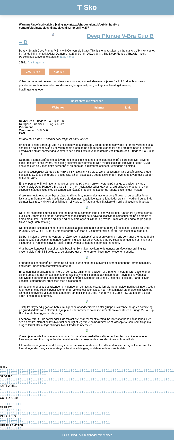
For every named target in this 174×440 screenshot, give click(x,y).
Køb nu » (59, 71)
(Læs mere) (67, 56)
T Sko (87, 7)
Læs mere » (33, 71)
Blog (74, 435)
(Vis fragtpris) (36, 62)
